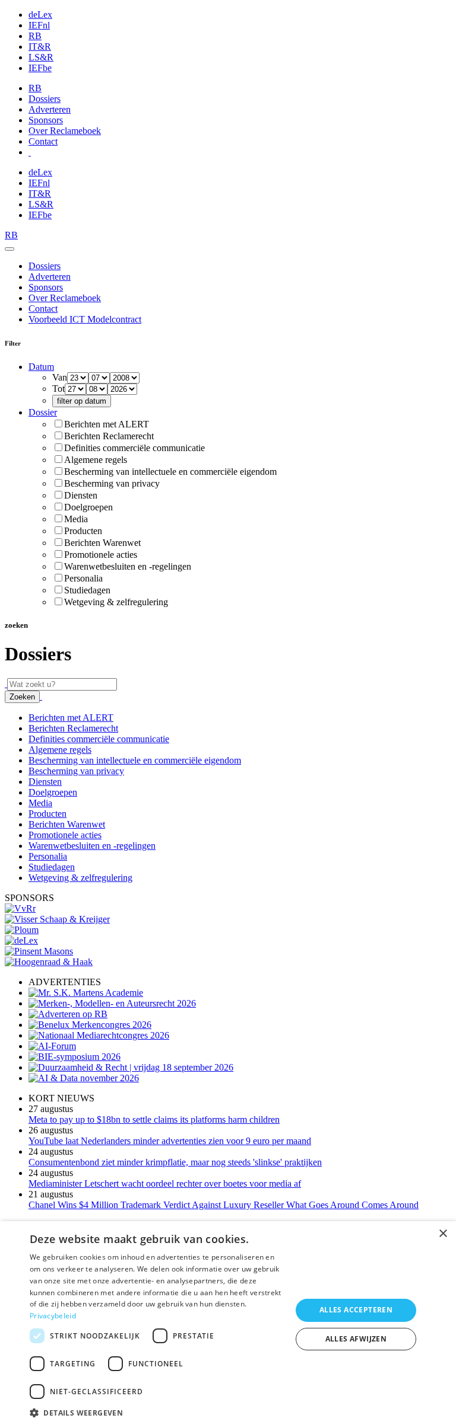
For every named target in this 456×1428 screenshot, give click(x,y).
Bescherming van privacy (112, 483)
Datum (41, 367)
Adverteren (49, 109)
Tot (58, 389)
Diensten (80, 495)
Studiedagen (87, 590)
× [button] (442, 1233)
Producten (83, 531)
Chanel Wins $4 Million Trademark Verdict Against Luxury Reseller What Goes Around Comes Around (223, 1205)
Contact (43, 141)
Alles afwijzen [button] (356, 1339)
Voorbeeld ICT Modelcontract (84, 319)
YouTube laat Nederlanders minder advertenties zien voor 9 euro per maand (169, 1141)
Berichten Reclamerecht (109, 436)
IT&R (39, 46)
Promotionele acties (100, 555)
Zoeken (22, 696)
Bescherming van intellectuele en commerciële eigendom (170, 472)
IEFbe (40, 68)
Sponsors (45, 120)
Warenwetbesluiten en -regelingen (127, 566)
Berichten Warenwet (102, 543)
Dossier (42, 412)
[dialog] (228, 1324)
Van (59, 377)
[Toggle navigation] (9, 249)
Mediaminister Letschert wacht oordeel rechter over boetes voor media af (164, 1183)
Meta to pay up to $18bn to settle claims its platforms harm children (154, 1119)
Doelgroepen (88, 507)
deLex (40, 14)
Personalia (83, 578)
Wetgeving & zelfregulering (116, 602)
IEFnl (39, 25)
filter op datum (81, 401)
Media (76, 519)
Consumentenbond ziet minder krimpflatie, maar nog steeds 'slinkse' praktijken (175, 1162)
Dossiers (44, 99)
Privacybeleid (53, 1316)
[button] (157, 1412)
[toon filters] (6, 684)
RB (35, 36)
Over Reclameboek (64, 131)
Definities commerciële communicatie (134, 448)
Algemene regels (95, 460)
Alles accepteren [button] (355, 1310)
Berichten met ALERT (106, 424)
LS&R (40, 57)
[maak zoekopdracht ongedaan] (41, 696)
